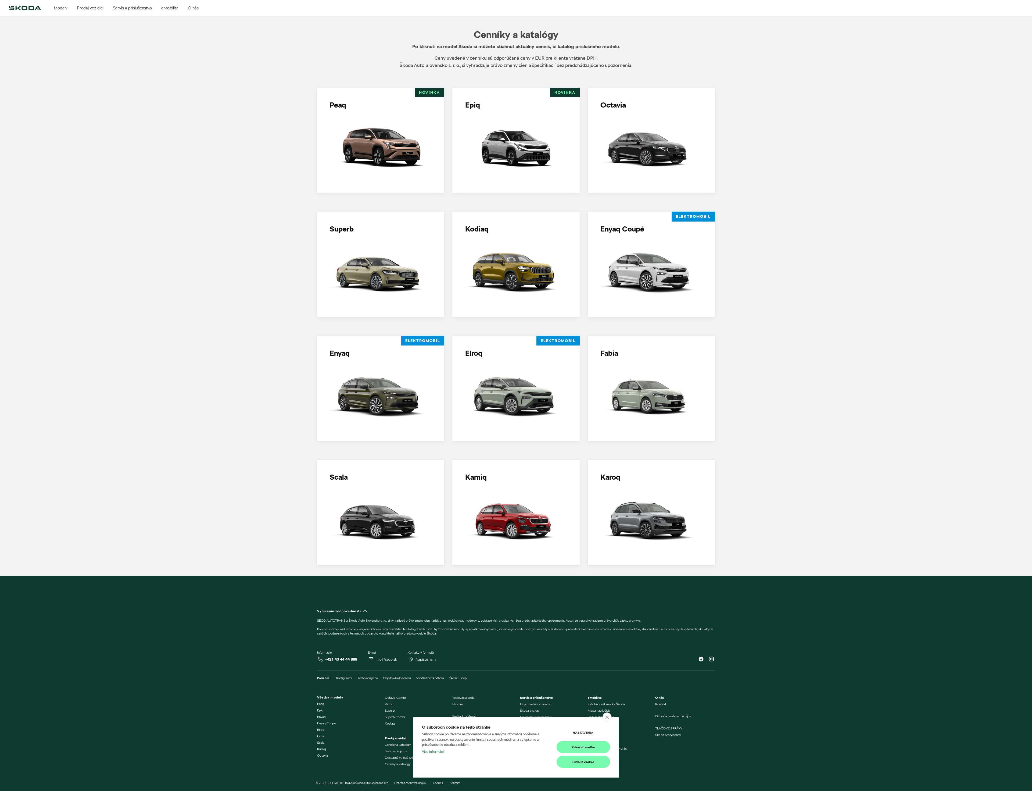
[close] (607, 717)
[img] (25, 8)
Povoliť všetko (583, 762)
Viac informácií (433, 751)
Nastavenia (583, 733)
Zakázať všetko (583, 747)
